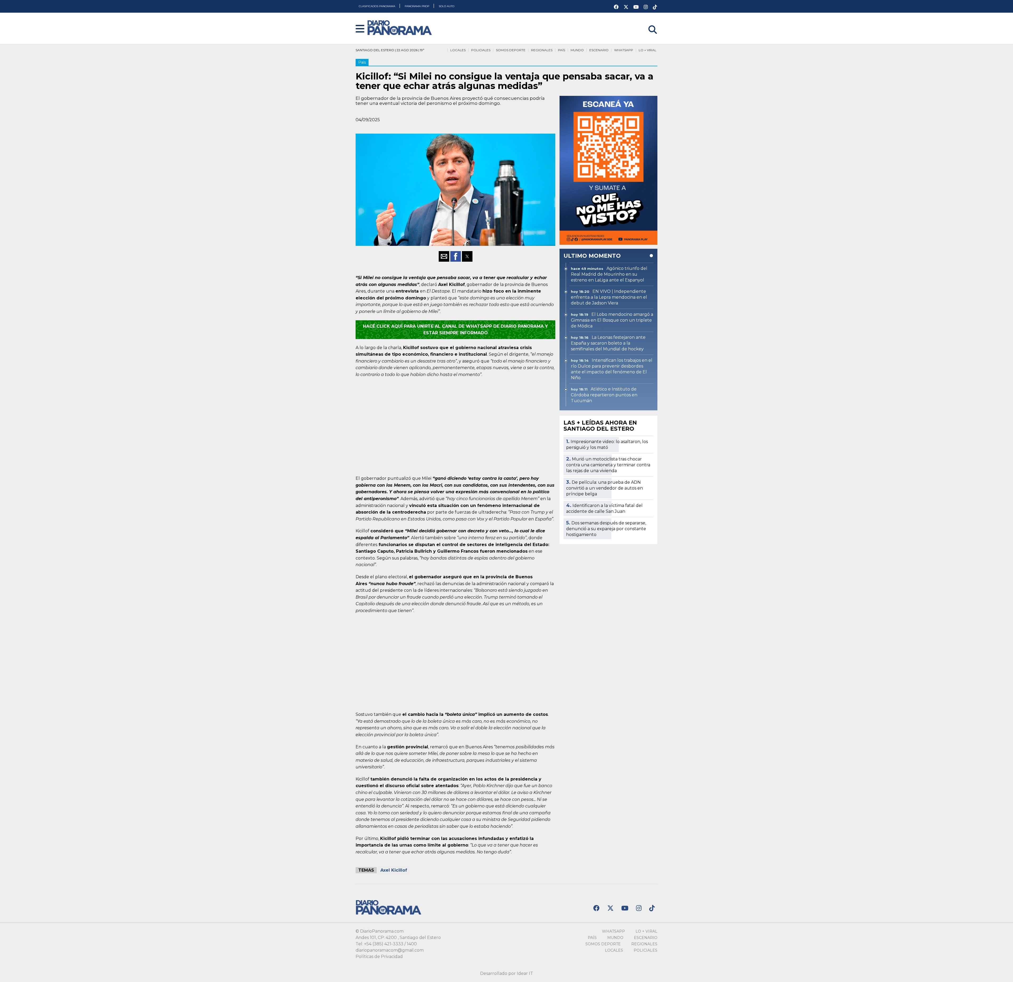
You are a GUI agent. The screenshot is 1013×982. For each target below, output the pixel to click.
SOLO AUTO (446, 6)
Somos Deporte (510, 50)
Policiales (480, 50)
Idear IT (525, 973)
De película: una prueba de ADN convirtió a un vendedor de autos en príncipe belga (604, 488)
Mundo (577, 50)
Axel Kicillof (393, 870)
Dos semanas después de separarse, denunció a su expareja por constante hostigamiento (606, 528)
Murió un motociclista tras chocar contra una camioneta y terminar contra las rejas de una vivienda (608, 465)
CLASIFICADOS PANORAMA (377, 6)
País (561, 50)
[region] (455, 425)
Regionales (541, 50)
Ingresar (648, 22)
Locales (458, 50)
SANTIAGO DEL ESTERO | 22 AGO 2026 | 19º (390, 50)
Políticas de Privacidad (379, 956)
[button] (360, 29)
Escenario (599, 50)
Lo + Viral (647, 50)
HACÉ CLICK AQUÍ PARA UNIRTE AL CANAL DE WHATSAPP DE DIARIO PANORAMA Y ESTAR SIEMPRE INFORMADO (455, 330)
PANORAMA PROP (417, 6)
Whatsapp (623, 50)
